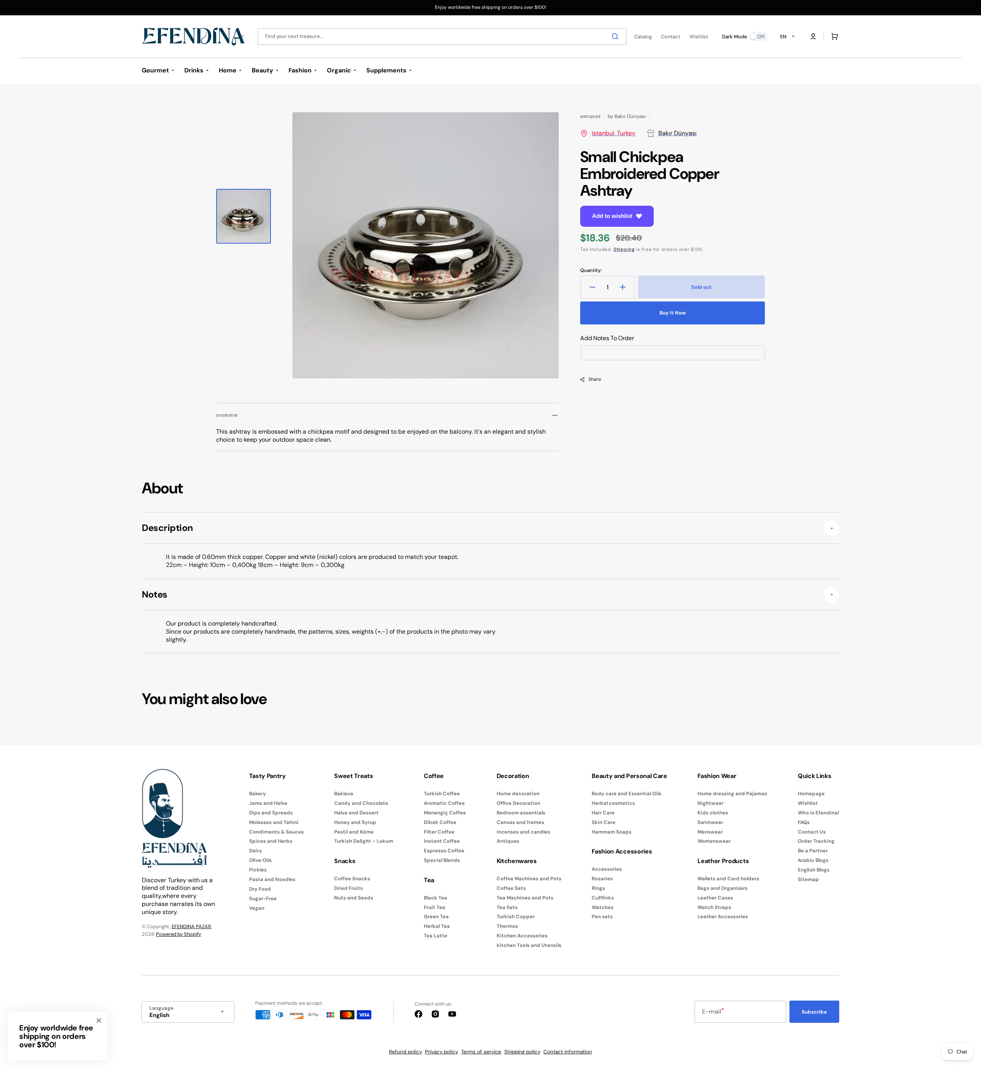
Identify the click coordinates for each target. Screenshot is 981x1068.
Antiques (508, 841)
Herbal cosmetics (613, 803)
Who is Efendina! (818, 812)
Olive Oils (260, 860)
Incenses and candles (523, 832)
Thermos (507, 926)
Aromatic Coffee (444, 803)
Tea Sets (507, 907)
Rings (598, 888)
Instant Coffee (442, 841)
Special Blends (442, 860)
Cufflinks (603, 897)
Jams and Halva (268, 803)
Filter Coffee (439, 832)
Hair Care (603, 812)
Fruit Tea (434, 907)
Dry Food (260, 889)
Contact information (567, 1051)
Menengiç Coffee (445, 812)
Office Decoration (518, 803)
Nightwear (710, 803)
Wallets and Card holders (728, 879)
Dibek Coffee (440, 822)
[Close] (99, 1020)
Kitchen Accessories (522, 935)
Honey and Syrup (355, 822)
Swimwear (710, 822)
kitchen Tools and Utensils (529, 945)
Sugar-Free (263, 898)
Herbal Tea (437, 926)
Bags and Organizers (722, 888)
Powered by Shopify (178, 934)
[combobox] (442, 36)
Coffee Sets (511, 888)
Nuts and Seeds (353, 897)
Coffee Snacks (352, 879)
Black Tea (435, 898)
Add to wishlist (612, 216)
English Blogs (814, 870)
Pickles (258, 870)
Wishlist (808, 803)
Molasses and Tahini (274, 822)
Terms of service (481, 1051)
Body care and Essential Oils (626, 794)
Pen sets (602, 916)
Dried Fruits (348, 888)
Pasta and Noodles (272, 879)
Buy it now (672, 313)
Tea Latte (435, 935)
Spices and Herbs (270, 841)
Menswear (710, 832)
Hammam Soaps (612, 832)
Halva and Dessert (356, 812)
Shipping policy (522, 1051)
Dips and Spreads (271, 812)
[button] (813, 36)
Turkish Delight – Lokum (363, 841)
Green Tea (436, 916)
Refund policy (405, 1051)
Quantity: (591, 270)
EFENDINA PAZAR (191, 926)
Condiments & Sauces (276, 832)
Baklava (343, 794)
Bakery (257, 794)
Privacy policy (441, 1051)
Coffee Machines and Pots (529, 879)
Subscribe (814, 1012)
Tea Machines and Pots (525, 897)
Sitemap (808, 879)
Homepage (811, 794)
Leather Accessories (722, 916)
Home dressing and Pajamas (732, 794)
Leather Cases (715, 897)
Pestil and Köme (354, 832)
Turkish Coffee (442, 794)
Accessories (607, 869)
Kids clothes (712, 812)
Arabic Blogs (813, 860)
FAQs (804, 822)
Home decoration (518, 794)
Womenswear (714, 841)
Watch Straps (714, 907)
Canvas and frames (520, 822)
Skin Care (603, 822)
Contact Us (812, 832)
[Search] (617, 36)
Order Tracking (816, 841)
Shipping (624, 249)
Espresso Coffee (444, 850)
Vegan (256, 908)
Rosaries (602, 878)
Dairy (255, 850)
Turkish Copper (516, 916)
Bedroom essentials (521, 812)
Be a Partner (813, 850)
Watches (603, 907)
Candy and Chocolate (361, 803)
